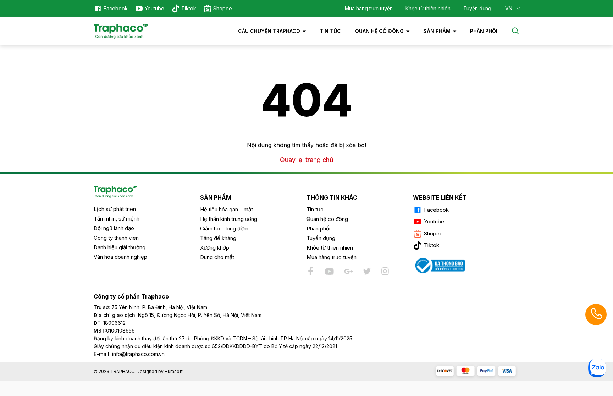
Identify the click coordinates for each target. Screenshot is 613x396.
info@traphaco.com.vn (129, 354)
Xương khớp (214, 247)
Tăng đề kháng (218, 238)
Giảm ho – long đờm (224, 228)
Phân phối (318, 228)
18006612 (114, 323)
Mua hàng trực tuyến (369, 8)
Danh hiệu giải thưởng (119, 247)
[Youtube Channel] (329, 271)
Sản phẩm (437, 31)
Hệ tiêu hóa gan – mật (226, 209)
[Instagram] (385, 271)
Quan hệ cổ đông (379, 31)
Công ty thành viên (116, 237)
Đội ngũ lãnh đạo (114, 228)
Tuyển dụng (477, 8)
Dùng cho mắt (217, 257)
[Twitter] (366, 271)
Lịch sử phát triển (115, 209)
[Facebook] (311, 271)
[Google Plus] (348, 271)
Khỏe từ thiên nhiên (428, 8)
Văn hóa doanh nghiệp (120, 256)
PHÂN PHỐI (483, 31)
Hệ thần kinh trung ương (228, 219)
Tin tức (330, 31)
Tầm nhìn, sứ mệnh (116, 218)
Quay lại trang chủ (306, 159)
